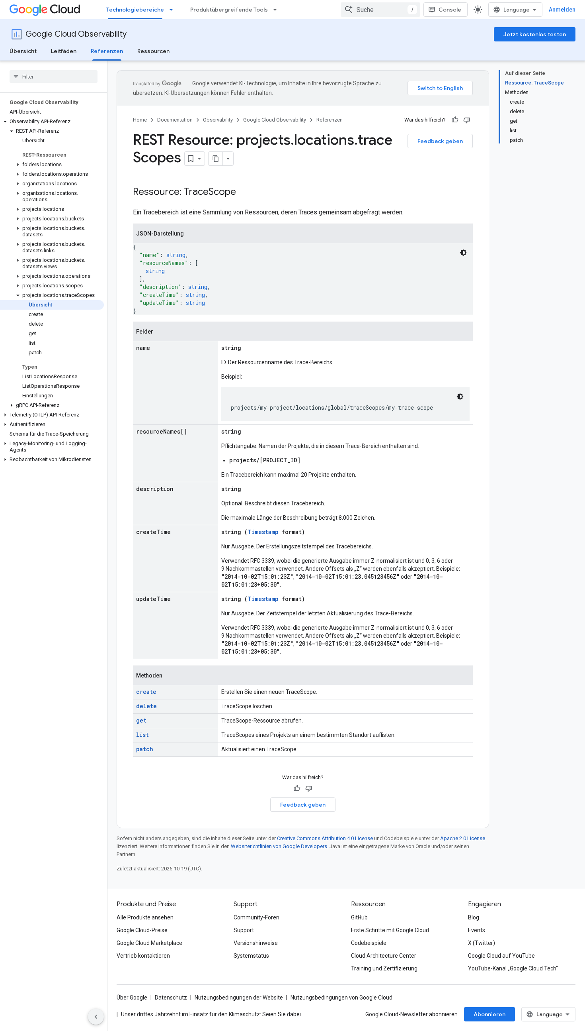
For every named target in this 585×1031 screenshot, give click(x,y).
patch (144, 749)
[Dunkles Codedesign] (463, 252)
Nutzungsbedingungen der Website (239, 997)
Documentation (175, 120)
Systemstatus (251, 955)
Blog (473, 917)
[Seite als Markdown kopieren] (216, 158)
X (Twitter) (481, 943)
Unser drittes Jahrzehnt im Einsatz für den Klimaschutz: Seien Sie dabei (211, 1014)
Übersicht (23, 51)
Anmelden (562, 9)
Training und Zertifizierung (384, 968)
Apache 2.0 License (462, 838)
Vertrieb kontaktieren (143, 955)
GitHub (359, 917)
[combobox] (380, 9)
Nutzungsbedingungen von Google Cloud (341, 997)
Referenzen (107, 51)
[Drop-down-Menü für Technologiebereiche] (173, 9)
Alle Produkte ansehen (145, 917)
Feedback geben (440, 141)
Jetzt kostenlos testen (534, 34)
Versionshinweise (256, 943)
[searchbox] (54, 76)
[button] (52, 121)
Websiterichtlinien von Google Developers (279, 846)
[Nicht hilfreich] (467, 120)
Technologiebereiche (135, 9)
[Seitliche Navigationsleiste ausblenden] (96, 1017)
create (146, 691)
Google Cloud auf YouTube (501, 955)
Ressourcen (153, 51)
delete (146, 706)
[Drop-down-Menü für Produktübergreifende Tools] (277, 9)
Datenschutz (171, 997)
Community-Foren (256, 917)
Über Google (132, 997)
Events (476, 930)
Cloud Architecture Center (383, 955)
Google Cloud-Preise (142, 930)
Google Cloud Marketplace (149, 943)
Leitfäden (63, 51)
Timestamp (263, 532)
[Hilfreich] (455, 120)
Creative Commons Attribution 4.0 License (325, 838)
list (142, 734)
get (141, 720)
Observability (218, 120)
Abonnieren (489, 1014)
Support (244, 930)
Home (140, 120)
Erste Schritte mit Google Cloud (390, 930)
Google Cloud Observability (76, 34)
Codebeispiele (368, 943)
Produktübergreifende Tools (229, 9)
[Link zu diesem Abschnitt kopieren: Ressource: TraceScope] (244, 192)
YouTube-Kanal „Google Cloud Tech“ (513, 968)
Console (450, 9)
